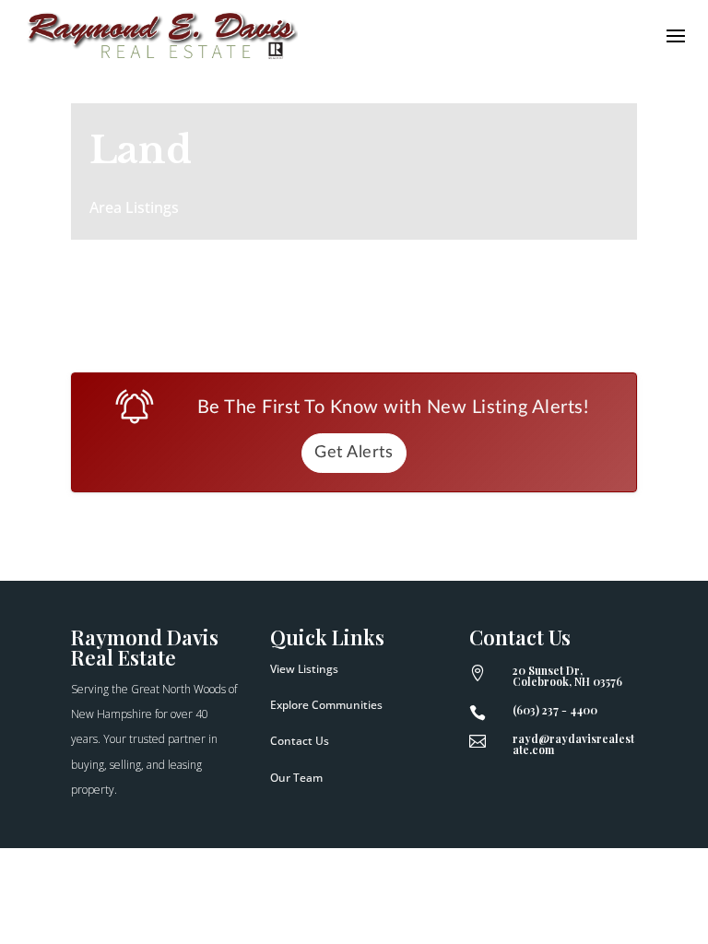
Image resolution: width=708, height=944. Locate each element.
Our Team (296, 777)
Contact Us (299, 741)
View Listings (304, 669)
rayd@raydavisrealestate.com (573, 744)
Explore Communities (326, 705)
